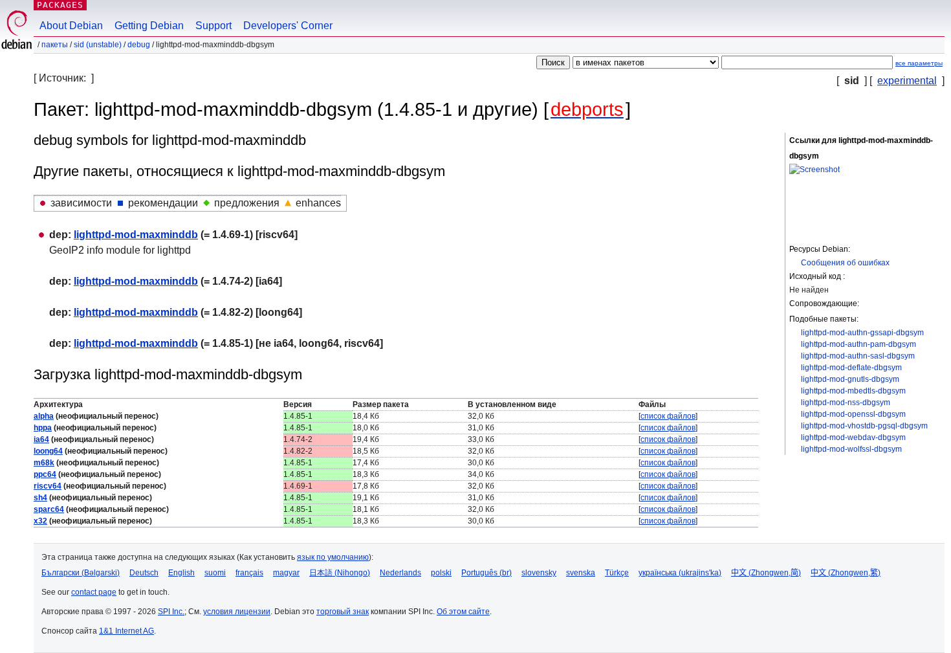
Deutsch (143, 572)
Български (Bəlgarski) (80, 572)
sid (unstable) (98, 44)
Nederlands (400, 572)
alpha (44, 416)
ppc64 (45, 474)
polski (441, 572)
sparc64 (49, 509)
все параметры (919, 63)
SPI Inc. (171, 611)
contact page (93, 592)
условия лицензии (236, 611)
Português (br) (486, 572)
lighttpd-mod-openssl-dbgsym (853, 414)
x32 (40, 521)
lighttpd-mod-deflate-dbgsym (851, 367)
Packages (60, 5)
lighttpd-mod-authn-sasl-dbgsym (858, 355)
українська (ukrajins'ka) (680, 572)
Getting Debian (149, 25)
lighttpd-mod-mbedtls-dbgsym (853, 390)
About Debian (71, 25)
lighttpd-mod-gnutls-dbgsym (850, 379)
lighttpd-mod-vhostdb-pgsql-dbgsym (864, 425)
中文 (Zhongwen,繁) (845, 572)
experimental (907, 80)
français (249, 572)
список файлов (667, 416)
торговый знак (342, 611)
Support (213, 25)
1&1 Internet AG (126, 631)
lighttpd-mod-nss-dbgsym (845, 402)
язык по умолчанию (333, 557)
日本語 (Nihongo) (339, 572)
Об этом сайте (463, 611)
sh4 (40, 497)
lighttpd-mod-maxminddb (136, 234)
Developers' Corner (288, 25)
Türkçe (617, 572)
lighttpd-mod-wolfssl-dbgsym (851, 449)
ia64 (41, 439)
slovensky (538, 572)
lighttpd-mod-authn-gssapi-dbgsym (862, 332)
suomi (215, 572)
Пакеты (54, 44)
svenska (580, 572)
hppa (43, 427)
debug (138, 44)
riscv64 (47, 486)
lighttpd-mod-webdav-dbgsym (853, 437)
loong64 (48, 451)
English (181, 572)
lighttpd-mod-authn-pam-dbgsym (858, 344)
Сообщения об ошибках (845, 262)
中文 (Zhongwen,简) (766, 572)
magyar (286, 572)
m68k (44, 462)
